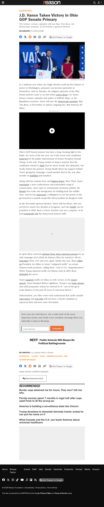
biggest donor (57, 181)
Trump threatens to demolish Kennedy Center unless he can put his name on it (51, 413)
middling (34, 175)
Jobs (41, 469)
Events (27, 469)
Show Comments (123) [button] (34, 378)
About (5, 469)
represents (24, 184)
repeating (23, 261)
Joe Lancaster (24, 31)
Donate (48, 469)
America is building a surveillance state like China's (49, 406)
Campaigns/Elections (54, 356)
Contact (78, 469)
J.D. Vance (34, 356)
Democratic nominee (68, 101)
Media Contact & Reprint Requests (33, 372)
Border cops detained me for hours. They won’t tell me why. (50, 391)
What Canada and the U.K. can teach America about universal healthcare (49, 421)
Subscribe (57, 328)
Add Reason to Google (62, 37)
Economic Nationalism (27, 360)
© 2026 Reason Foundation (12, 487)
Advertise (58, 469)
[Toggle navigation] (3, 3)
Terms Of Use (52, 487)
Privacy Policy (41, 487)
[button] (100, 2)
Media (87, 469)
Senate (42, 356)
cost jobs (39, 299)
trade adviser (78, 283)
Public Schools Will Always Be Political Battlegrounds (51, 341)
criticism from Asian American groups (60, 254)
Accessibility (29, 487)
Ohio (65, 356)
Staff (34, 469)
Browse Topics (13, 471)
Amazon (96, 469)
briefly (73, 207)
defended (23, 274)
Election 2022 (25, 10)
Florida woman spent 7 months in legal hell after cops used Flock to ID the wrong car (50, 399)
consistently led (30, 213)
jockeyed (23, 158)
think (42, 165)
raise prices (24, 299)
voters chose (62, 94)
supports (29, 280)
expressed (41, 194)
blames (22, 191)
